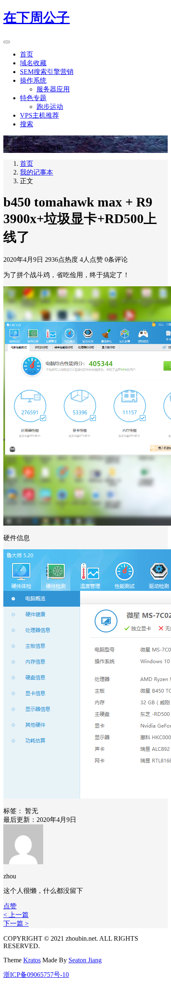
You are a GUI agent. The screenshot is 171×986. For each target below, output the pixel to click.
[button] (10, 906)
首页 (26, 54)
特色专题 (33, 97)
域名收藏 (33, 62)
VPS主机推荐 (39, 115)
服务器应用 (53, 89)
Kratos (32, 960)
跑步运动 (50, 106)
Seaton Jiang (85, 960)
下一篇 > (16, 923)
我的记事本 (36, 172)
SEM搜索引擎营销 (46, 71)
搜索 (26, 124)
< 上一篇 (16, 914)
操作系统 (33, 80)
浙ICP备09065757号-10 (36, 974)
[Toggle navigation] (6, 42)
